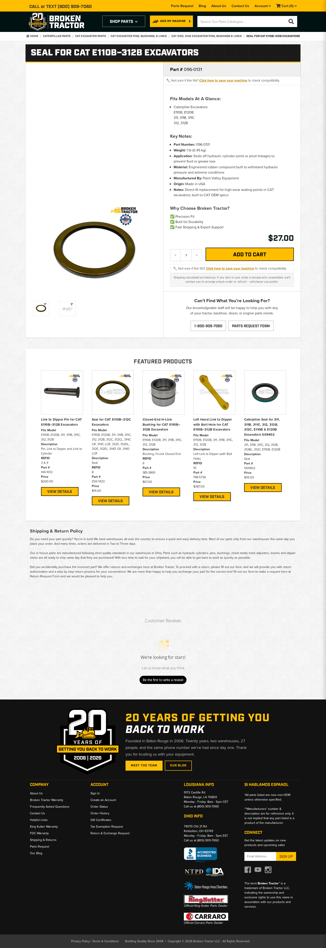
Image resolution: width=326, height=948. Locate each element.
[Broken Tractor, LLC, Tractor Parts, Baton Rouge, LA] (200, 855)
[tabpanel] (62, 433)
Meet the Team (144, 766)
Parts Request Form (251, 326)
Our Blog (178, 766)
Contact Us (240, 5)
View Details (59, 491)
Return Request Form (45, 576)
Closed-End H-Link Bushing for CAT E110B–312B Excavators (162, 424)
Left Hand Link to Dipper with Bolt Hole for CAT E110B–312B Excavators (212, 424)
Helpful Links (39, 820)
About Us (218, 5)
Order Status (99, 806)
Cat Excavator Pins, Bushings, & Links (139, 36)
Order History (99, 813)
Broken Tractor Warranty (46, 800)
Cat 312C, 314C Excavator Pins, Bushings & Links (206, 36)
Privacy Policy (80, 941)
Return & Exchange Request (110, 833)
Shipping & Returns (43, 840)
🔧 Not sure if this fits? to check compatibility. (223, 80)
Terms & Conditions (105, 941)
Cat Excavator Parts (90, 36)
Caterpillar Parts (57, 36)
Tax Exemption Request (106, 826)
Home (33, 36)
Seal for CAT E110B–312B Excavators (273, 36)
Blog (202, 5)
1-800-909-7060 (208, 326)
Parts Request (182, 5)
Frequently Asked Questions (49, 806)
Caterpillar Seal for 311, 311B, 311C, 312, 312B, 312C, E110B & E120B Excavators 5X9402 (262, 427)
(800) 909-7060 (75, 7)
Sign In (95, 793)
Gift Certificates (100, 820)
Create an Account (103, 800)
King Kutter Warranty (44, 826)
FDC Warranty (39, 833)
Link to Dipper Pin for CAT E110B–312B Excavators (61, 422)
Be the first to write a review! (163, 680)
